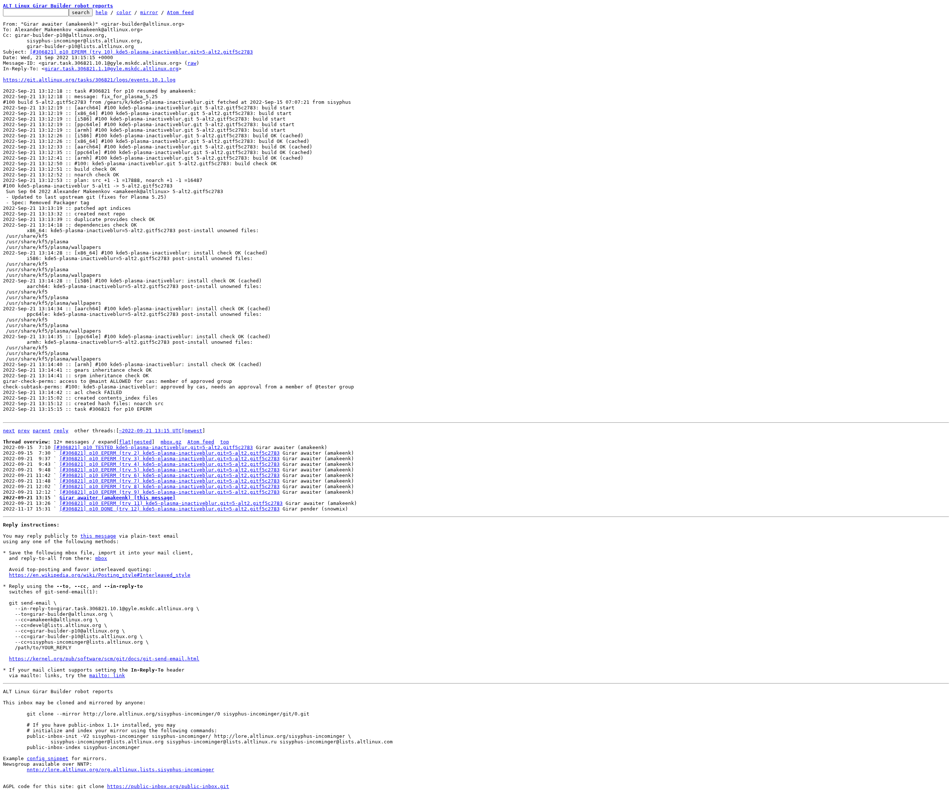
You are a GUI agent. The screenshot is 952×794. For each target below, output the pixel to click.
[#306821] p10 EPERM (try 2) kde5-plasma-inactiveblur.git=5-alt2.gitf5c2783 (170, 453)
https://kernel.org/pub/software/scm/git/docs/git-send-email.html (104, 659)
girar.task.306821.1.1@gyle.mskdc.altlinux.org (111, 68)
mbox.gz (171, 442)
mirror (149, 12)
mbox (101, 558)
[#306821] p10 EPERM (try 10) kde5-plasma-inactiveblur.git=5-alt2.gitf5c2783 (141, 52)
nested (143, 442)
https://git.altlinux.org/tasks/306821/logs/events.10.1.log (89, 80)
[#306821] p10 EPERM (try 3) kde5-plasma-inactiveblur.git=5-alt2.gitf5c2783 (170, 458)
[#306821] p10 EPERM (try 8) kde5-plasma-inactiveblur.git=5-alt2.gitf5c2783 (170, 486)
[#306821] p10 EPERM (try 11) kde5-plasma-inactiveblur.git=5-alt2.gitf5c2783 (171, 503)
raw (191, 63)
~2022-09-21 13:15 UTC (150, 430)
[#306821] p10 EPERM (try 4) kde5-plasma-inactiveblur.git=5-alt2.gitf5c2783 (170, 464)
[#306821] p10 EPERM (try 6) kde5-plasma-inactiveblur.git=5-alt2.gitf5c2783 (170, 475)
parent (42, 430)
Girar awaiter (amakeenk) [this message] (118, 497)
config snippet (47, 758)
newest (193, 430)
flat (125, 442)
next (9, 430)
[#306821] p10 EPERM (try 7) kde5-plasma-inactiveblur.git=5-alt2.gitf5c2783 (170, 481)
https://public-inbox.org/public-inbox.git (168, 786)
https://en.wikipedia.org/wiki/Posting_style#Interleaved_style (99, 575)
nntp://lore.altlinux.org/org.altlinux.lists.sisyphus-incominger (120, 769)
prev (24, 430)
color (123, 12)
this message (98, 536)
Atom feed (180, 12)
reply (61, 430)
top (224, 442)
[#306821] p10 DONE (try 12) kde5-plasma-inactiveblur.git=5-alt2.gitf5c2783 (170, 509)
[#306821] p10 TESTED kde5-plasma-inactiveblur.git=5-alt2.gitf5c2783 (153, 447)
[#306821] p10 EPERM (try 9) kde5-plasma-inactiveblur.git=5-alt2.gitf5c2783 (170, 492)
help (101, 12)
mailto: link (107, 675)
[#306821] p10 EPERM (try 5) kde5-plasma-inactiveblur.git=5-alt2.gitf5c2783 (170, 470)
